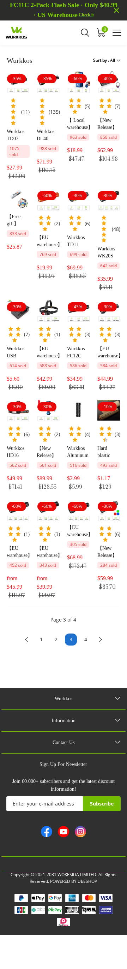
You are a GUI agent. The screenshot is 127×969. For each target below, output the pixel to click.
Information (63, 720)
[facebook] (46, 832)
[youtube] (63, 832)
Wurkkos (63, 698)
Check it (86, 14)
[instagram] (80, 832)
